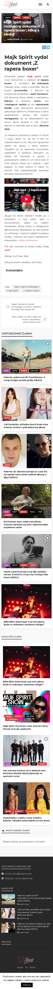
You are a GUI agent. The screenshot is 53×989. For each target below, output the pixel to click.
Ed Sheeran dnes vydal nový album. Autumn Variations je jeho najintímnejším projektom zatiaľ (26, 524)
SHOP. (20, 967)
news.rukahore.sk (24, 878)
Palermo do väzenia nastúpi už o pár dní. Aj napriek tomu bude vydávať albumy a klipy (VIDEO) (26, 474)
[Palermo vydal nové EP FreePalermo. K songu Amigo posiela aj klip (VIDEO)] (26, 357)
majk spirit (12, 290)
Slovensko (12, 719)
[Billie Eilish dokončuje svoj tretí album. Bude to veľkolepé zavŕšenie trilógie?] (26, 601)
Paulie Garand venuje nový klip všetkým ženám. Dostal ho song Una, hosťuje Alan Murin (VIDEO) (26, 574)
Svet (14, 512)
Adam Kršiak (13, 39)
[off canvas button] (40, 4)
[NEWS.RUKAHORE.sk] (11, 4)
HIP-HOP (34, 371)
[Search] (47, 4)
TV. (26, 967)
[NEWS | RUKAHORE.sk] (26, 960)
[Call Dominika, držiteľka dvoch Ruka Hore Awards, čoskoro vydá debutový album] (26, 404)
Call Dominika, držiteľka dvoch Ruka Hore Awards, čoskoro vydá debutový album (26, 426)
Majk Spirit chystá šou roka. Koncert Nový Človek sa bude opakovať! (25, 727)
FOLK (32, 512)
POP (40, 512)
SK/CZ (8, 18)
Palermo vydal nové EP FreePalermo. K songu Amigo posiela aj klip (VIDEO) (24, 379)
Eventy (19, 716)
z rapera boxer (32, 290)
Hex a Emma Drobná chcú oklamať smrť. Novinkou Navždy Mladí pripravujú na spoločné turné (24, 773)
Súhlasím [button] (27, 985)
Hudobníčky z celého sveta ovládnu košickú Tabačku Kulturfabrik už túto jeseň (26, 819)
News (17, 18)
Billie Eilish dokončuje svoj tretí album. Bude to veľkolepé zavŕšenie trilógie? (24, 623)
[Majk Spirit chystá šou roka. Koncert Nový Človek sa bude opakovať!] (26, 706)
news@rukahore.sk (22, 873)
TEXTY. (33, 967)
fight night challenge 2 (26, 286)
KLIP (6, 371)
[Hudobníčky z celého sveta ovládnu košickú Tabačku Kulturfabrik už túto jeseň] (26, 798)
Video (26, 18)
